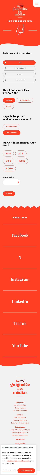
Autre (9, 168)
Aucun (8, 106)
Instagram (20, 279)
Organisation (25, 100)
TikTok (20, 323)
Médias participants (20, 432)
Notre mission (20, 405)
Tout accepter (26, 471)
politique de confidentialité (18, 461)
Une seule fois (11, 133)
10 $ (8, 153)
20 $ (20, 153)
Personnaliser (8, 470)
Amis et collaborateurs (20, 430)
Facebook (20, 235)
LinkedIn (20, 301)
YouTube (20, 345)
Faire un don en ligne (20, 423)
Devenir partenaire (20, 435)
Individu (9, 100)
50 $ (8, 160)
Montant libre (8, 177)
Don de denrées (20, 420)
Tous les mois (11, 126)
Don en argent (20, 417)
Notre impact (20, 408)
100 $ (22, 160)
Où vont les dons (20, 411)
